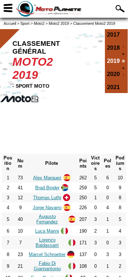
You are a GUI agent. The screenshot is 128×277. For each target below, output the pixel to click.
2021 (113, 87)
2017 (113, 35)
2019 (113, 61)
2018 (113, 48)
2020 (113, 74)
